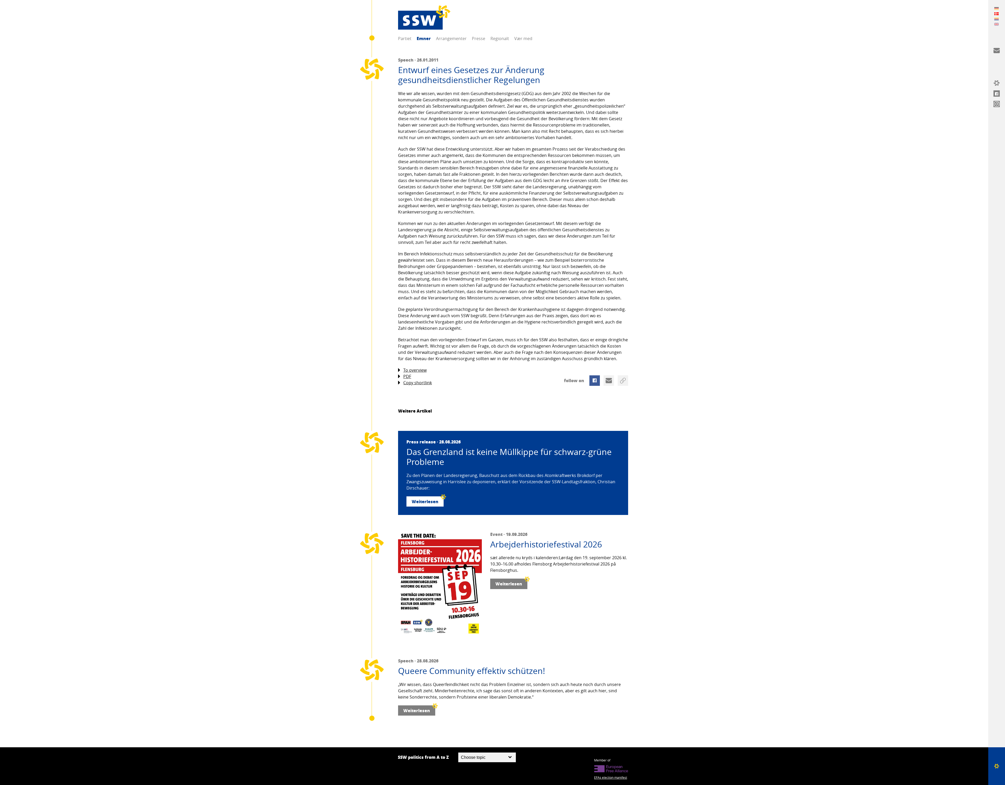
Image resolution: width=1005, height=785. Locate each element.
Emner (424, 38)
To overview (415, 370)
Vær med (523, 38)
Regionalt (499, 38)
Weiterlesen (425, 501)
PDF (407, 376)
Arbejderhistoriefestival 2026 (546, 544)
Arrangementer (451, 38)
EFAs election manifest (610, 777)
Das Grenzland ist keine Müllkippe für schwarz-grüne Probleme (509, 457)
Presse (478, 38)
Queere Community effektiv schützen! (471, 671)
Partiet (404, 38)
